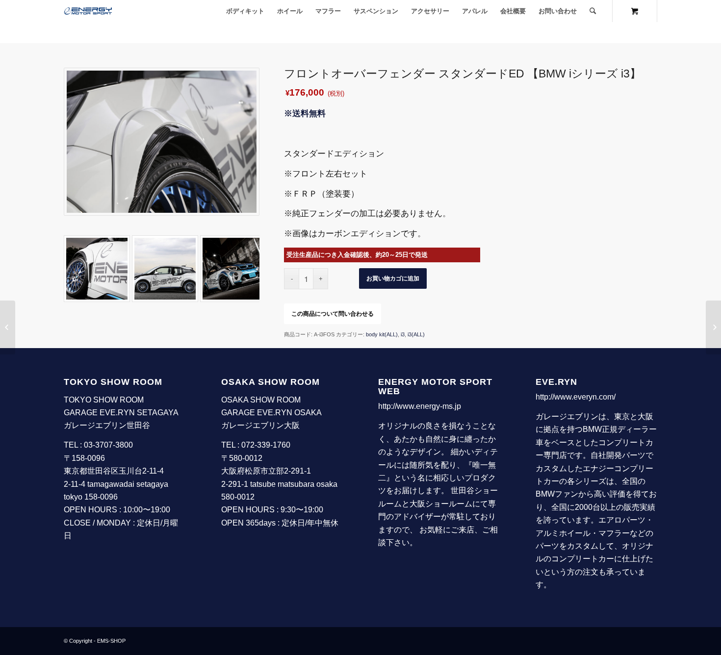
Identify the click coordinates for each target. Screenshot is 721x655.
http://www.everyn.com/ (576, 397)
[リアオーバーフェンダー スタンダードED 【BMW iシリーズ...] (713, 327)
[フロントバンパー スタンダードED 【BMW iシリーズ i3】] (7, 327)
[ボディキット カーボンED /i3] (165, 268)
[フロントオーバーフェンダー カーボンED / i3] (97, 268)
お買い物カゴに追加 (392, 278)
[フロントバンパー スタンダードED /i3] (233, 268)
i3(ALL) (416, 334)
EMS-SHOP (111, 641)
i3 (403, 334)
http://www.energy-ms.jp (419, 406)
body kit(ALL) (382, 334)
